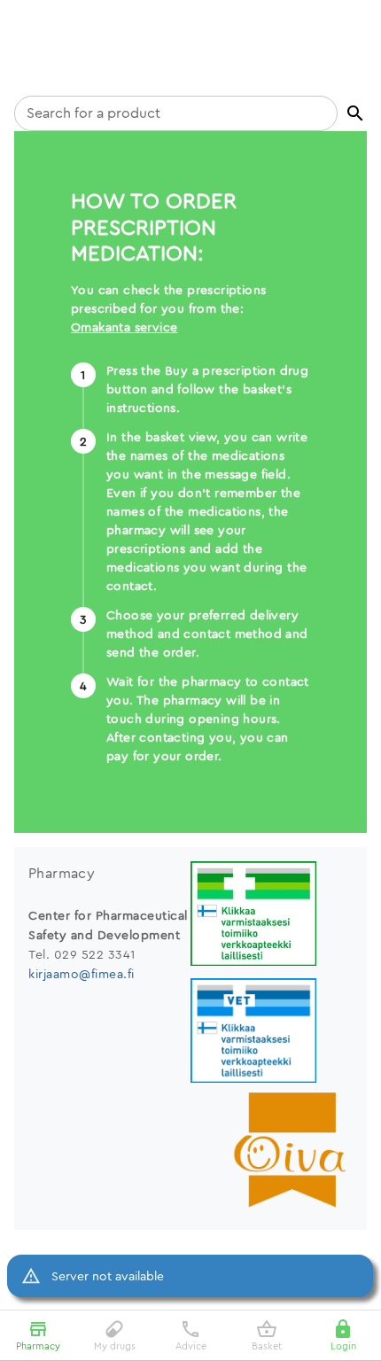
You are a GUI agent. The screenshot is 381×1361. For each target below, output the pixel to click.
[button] (355, 113)
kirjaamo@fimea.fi (81, 974)
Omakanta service (124, 327)
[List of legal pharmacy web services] (271, 915)
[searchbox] (176, 113)
